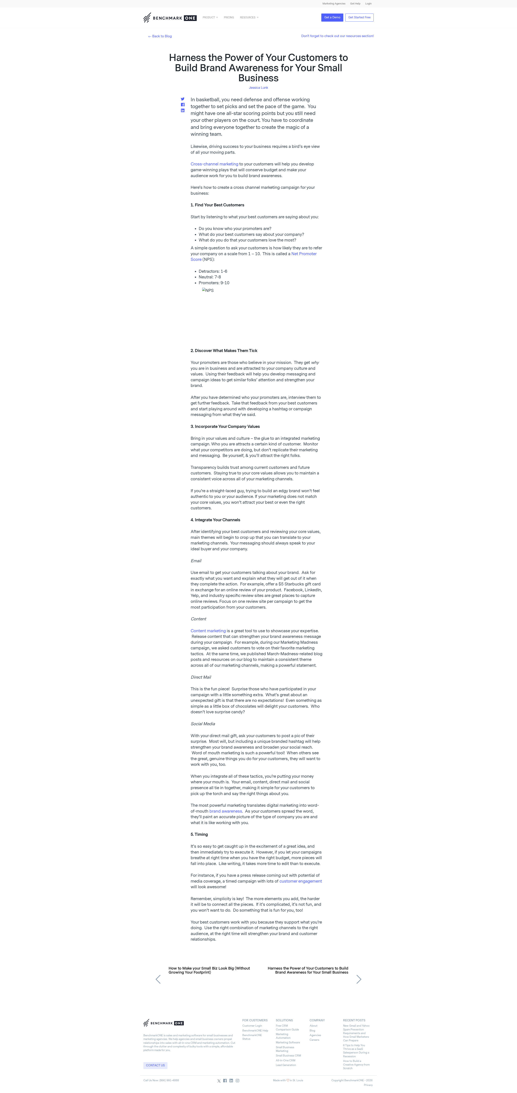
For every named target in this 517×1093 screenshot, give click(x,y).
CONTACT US (155, 1065)
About (313, 1025)
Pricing (229, 17)
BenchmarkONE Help (255, 1030)
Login (368, 3)
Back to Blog (162, 36)
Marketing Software (288, 1042)
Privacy (368, 1085)
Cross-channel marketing (214, 164)
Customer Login (252, 1025)
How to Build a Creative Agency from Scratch (356, 1065)
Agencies (315, 1035)
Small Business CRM (288, 1055)
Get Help (355, 3)
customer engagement (301, 881)
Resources (247, 17)
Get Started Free (359, 17)
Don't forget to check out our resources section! (337, 36)
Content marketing (208, 630)
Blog (312, 1030)
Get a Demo (332, 17)
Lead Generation (286, 1065)
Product (209, 17)
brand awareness (225, 811)
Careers (314, 1039)
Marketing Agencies (334, 3)
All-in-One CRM (285, 1060)
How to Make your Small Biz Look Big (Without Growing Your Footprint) (209, 970)
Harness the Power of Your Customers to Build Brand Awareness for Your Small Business (308, 970)
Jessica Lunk (258, 88)
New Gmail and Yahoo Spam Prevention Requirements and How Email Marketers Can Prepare (356, 1033)
